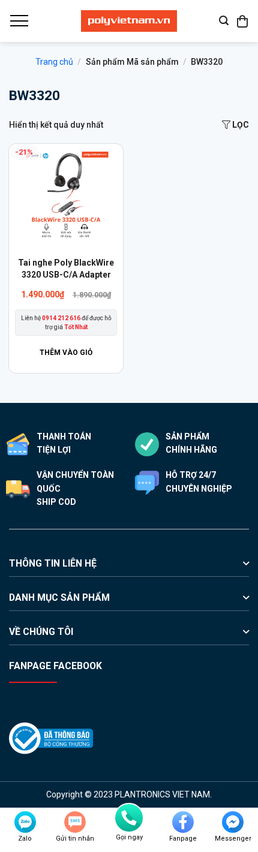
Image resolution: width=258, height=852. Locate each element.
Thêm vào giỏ (66, 352)
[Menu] (18, 21)
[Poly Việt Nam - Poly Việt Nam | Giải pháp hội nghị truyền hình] (129, 21)
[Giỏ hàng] (243, 21)
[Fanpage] (183, 822)
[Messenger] (233, 822)
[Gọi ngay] (129, 818)
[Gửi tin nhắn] (75, 822)
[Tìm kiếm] (224, 20)
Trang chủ (54, 62)
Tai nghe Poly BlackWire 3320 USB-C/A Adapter (66, 268)
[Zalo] (25, 822)
